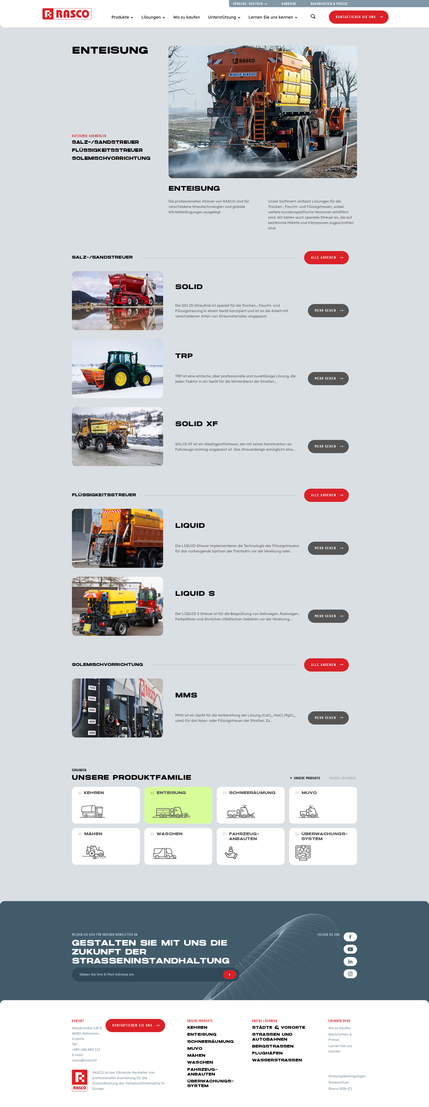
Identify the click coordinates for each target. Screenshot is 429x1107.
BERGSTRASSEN (273, 1046)
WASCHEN (200, 1062)
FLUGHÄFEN (267, 1053)
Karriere (289, 3)
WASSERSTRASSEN (277, 1060)
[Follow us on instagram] (350, 973)
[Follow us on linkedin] (350, 961)
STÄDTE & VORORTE (278, 1027)
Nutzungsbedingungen (347, 1076)
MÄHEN (196, 1055)
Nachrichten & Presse (329, 3)
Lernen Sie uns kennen (340, 1048)
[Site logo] (67, 13)
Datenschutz (338, 1082)
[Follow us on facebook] (350, 936)
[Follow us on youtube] (350, 949)
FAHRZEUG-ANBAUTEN (202, 1072)
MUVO (194, 1048)
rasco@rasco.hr (84, 1060)
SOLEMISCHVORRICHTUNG (111, 158)
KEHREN (197, 1027)
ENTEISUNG (202, 1034)
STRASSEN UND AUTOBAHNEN (272, 1037)
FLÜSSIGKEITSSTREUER (107, 150)
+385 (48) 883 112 (86, 1049)
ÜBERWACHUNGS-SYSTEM (210, 1084)
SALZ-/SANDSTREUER (105, 142)
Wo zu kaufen (186, 17)
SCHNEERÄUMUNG (210, 1042)
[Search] (313, 16)
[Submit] (229, 974)
